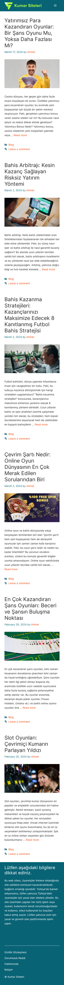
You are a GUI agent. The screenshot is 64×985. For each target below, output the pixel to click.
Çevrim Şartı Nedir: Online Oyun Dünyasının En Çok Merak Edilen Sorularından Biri (27, 466)
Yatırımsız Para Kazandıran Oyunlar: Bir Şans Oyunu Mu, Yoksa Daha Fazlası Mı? (29, 32)
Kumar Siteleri (16, 976)
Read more (20, 135)
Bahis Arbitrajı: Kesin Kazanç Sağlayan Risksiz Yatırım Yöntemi (29, 174)
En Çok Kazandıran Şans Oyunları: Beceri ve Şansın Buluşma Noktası (30, 608)
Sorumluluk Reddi (14, 958)
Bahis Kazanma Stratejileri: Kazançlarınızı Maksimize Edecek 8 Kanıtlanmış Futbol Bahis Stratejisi (29, 315)
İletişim (8, 969)
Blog (11, 144)
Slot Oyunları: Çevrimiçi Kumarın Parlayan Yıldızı (26, 743)
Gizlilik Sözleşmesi (15, 952)
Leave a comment (19, 149)
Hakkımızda (11, 963)
